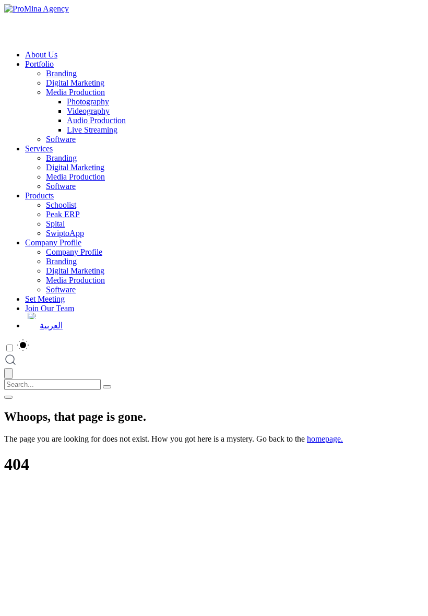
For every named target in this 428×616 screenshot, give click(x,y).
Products (39, 195)
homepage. (325, 438)
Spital (55, 223)
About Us (41, 54)
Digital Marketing (75, 82)
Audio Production (96, 120)
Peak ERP (63, 214)
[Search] (107, 386)
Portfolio (39, 64)
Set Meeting (45, 298)
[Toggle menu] (8, 397)
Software (61, 139)
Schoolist (61, 204)
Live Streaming (92, 129)
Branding (61, 73)
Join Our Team (49, 308)
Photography (88, 101)
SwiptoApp (65, 233)
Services (39, 148)
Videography (88, 110)
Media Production (75, 92)
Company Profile (53, 242)
